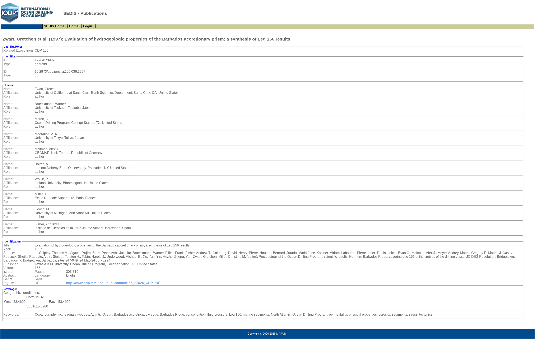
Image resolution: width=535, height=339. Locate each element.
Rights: (8, 283)
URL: (38, 283)
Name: (8, 89)
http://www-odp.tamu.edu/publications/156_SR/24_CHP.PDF (113, 283)
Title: (6, 245)
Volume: (9, 268)
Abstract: (9, 275)
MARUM (281, 333)
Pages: (40, 271)
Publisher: (10, 264)
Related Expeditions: (18, 50)
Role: (7, 96)
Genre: (8, 279)
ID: (5, 60)
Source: (9, 253)
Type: (7, 64)
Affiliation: (10, 92)
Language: (43, 275)
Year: (7, 249)
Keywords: (11, 314)
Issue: (7, 271)
